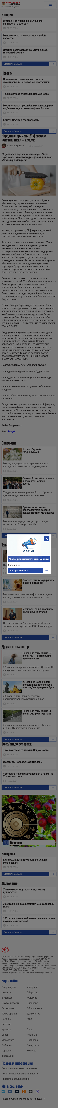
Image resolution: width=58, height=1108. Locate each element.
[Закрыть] (46, 539)
